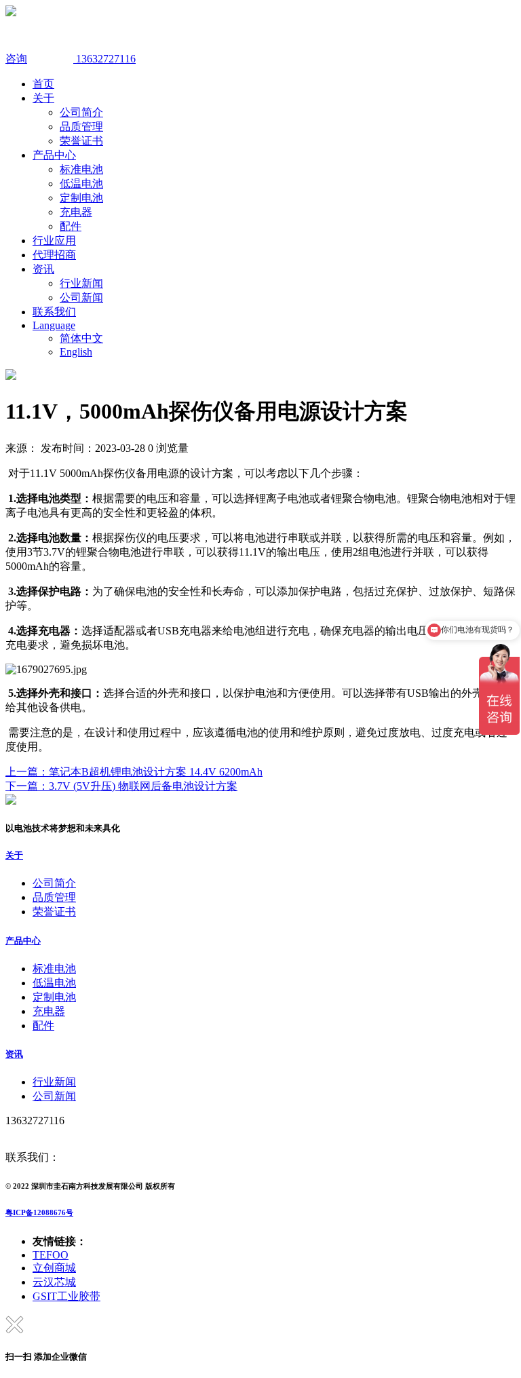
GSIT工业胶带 (66, 1296)
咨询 (16, 58)
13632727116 (104, 58)
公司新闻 (81, 297)
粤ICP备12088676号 (39, 1212)
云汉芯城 (54, 1282)
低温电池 (81, 183)
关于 (43, 98)
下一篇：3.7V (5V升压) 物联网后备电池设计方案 (121, 786)
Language (54, 325)
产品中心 (54, 155)
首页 (43, 84)
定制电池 (81, 198)
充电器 (76, 212)
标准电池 (81, 169)
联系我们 (54, 312)
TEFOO (51, 1255)
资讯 (43, 269)
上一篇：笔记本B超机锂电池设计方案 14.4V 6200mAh (134, 772)
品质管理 (81, 126)
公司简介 (81, 112)
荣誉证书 (81, 141)
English (76, 352)
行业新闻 (81, 283)
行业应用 (54, 240)
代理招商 (54, 255)
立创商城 (54, 1268)
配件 (70, 226)
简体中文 (81, 338)
